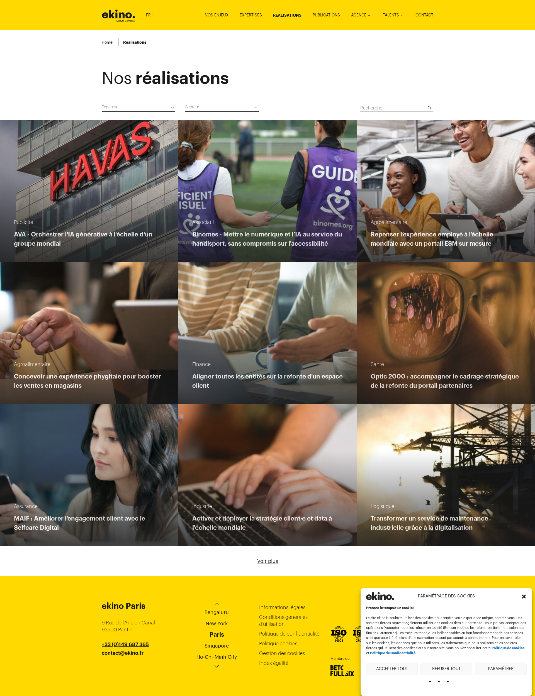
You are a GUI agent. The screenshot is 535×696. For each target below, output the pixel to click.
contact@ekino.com (126, 660)
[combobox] (138, 108)
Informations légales (282, 607)
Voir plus (267, 561)
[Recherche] (429, 108)
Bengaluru (217, 612)
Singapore (217, 645)
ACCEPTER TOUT (392, 668)
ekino (118, 14)
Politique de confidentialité (289, 633)
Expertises (251, 15)
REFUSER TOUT (446, 668)
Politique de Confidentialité (392, 653)
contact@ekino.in (123, 667)
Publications (326, 15)
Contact (424, 15)
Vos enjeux (216, 15)
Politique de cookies (508, 648)
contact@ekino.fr (123, 653)
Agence (358, 15)
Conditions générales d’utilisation (283, 620)
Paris (217, 634)
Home (107, 42)
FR (148, 15)
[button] (524, 596)
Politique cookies (278, 643)
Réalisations (287, 15)
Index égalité (273, 663)
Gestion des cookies (282, 653)
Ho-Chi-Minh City (216, 656)
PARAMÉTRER (501, 668)
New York (217, 623)
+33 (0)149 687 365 (125, 644)
